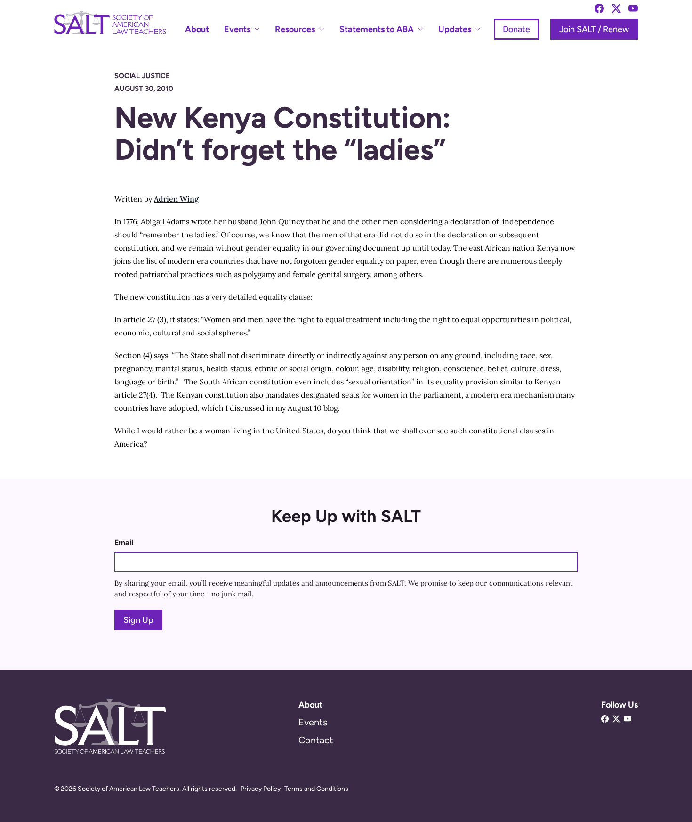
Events (312, 722)
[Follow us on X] (616, 8)
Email (123, 542)
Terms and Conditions (316, 789)
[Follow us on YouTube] (633, 8)
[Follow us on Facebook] (599, 8)
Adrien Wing (176, 198)
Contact (315, 740)
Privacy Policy (261, 789)
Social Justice (142, 76)
